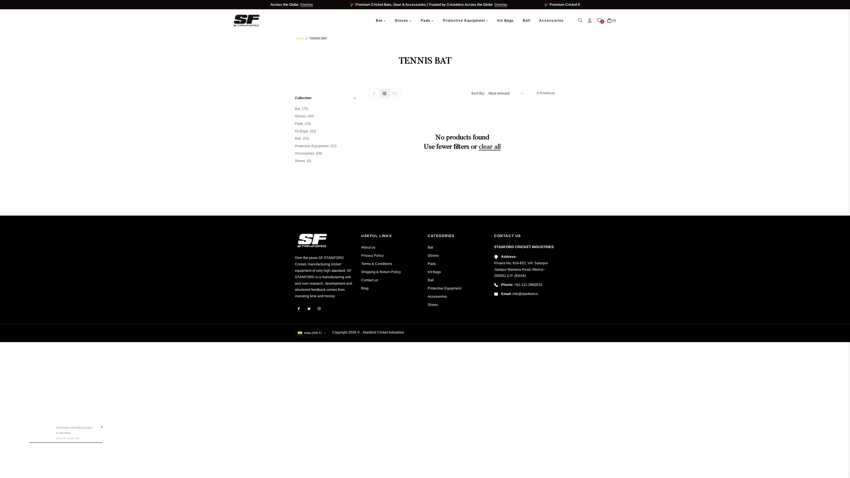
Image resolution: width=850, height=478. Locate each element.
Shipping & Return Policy (381, 272)
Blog (365, 288)
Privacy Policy (372, 255)
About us (368, 247)
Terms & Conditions (376, 264)
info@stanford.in (525, 294)
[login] (589, 20)
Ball (302, 138)
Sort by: (478, 93)
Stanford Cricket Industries (383, 332)
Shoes (303, 161)
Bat (301, 109)
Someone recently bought (74, 434)
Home (300, 38)
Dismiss (298, 4)
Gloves (304, 116)
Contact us (369, 280)
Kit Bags (305, 131)
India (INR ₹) (313, 333)
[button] (580, 20)
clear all (490, 147)
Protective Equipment (315, 146)
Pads (303, 123)
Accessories (308, 153)
